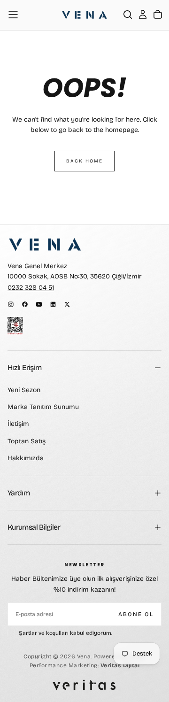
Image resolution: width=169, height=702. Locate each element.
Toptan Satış (27, 441)
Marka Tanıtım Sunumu (43, 407)
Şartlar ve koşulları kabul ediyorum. (65, 633)
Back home (84, 161)
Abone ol (136, 614)
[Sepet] (157, 14)
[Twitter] (67, 304)
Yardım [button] (19, 492)
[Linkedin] (53, 304)
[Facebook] (25, 304)
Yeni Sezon (24, 390)
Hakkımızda (26, 458)
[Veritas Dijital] (84, 685)
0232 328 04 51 (31, 288)
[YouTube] (39, 304)
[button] (13, 14)
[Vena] (45, 244)
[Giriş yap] (142, 14)
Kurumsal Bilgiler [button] (34, 527)
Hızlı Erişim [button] (24, 367)
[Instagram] (11, 304)
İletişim (18, 424)
